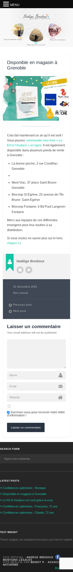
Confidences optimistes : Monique (24, 488)
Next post (19, 310)
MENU (14, 5)
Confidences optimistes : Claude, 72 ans (28, 512)
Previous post (22, 304)
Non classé (20, 292)
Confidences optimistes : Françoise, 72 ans (30, 506)
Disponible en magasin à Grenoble (24, 494)
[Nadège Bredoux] (37, 21)
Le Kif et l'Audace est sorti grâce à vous (28, 500)
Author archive (20, 269)
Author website (28, 269)
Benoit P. (38, 562)
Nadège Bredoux (40, 557)
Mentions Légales (17, 559)
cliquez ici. (14, 243)
